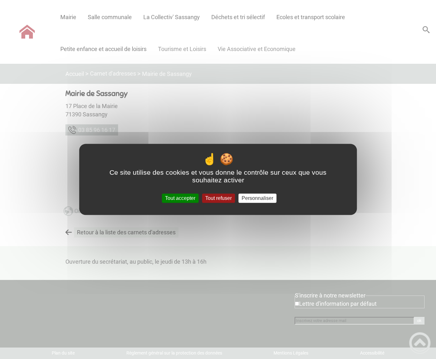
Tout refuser (218, 198)
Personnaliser (257, 198)
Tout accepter (180, 198)
